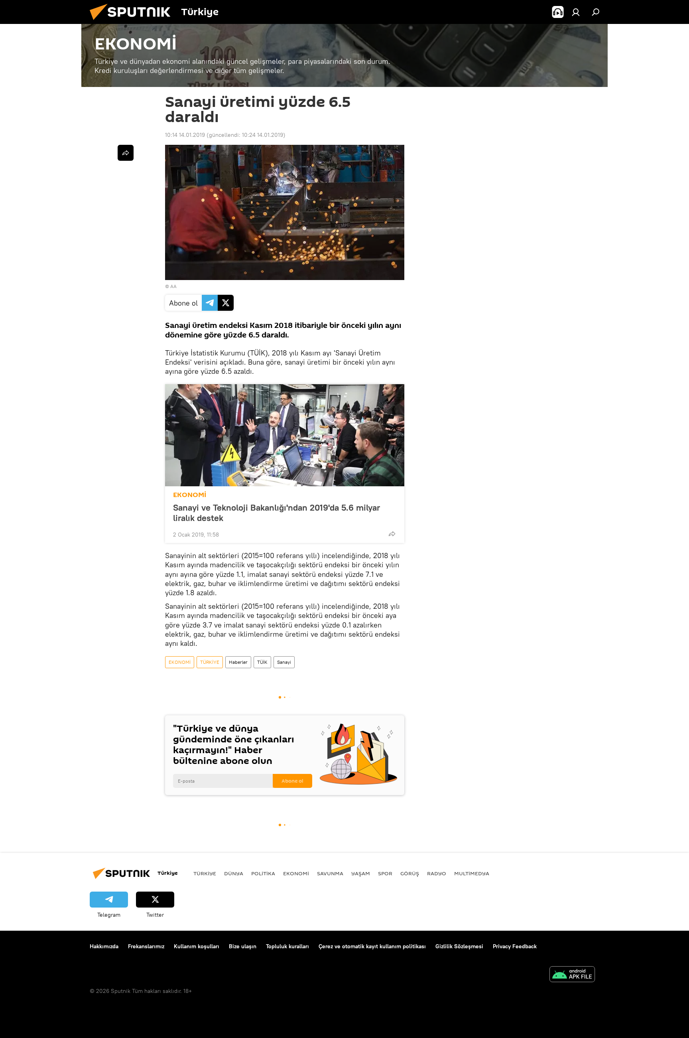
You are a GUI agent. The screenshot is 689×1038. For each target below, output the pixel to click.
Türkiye (204, 873)
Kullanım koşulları (196, 946)
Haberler (238, 662)
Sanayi (284, 662)
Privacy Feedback (515, 946)
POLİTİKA (263, 873)
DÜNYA (233, 873)
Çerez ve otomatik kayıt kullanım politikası (372, 946)
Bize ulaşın (242, 946)
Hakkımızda (104, 946)
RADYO (436, 873)
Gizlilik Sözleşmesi (459, 946)
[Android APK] (572, 975)
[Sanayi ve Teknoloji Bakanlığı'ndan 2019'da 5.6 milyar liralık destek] (284, 435)
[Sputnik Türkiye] (133, 22)
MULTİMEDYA (471, 873)
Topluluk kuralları (287, 946)
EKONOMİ (189, 495)
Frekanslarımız (146, 946)
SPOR (385, 873)
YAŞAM (360, 873)
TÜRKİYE (209, 662)
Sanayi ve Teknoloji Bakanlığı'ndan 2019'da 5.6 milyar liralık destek (276, 512)
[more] (392, 534)
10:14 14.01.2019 (185, 134)
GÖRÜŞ (409, 873)
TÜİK (262, 662)
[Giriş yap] (576, 12)
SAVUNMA (330, 873)
